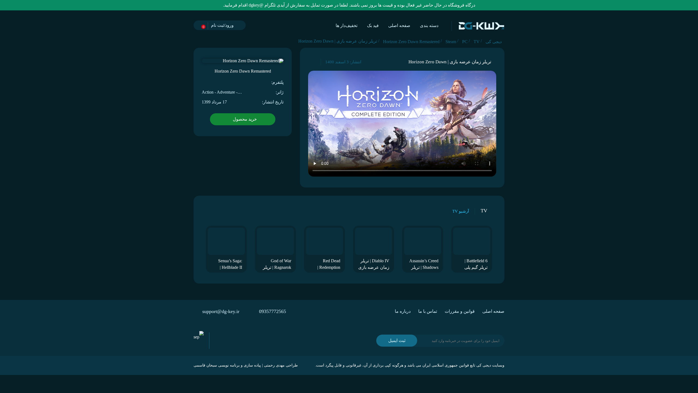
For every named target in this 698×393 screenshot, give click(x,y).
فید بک (373, 25)
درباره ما (403, 311)
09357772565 (272, 311)
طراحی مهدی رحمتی (281, 365)
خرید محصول (245, 119)
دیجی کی (483, 365)
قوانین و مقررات (460, 311)
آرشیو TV (460, 211)
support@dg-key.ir (220, 311)
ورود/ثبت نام (222, 25)
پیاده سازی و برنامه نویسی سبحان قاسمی (227, 365)
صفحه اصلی (399, 25)
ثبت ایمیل (396, 340)
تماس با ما (427, 311)
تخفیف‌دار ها (346, 25)
